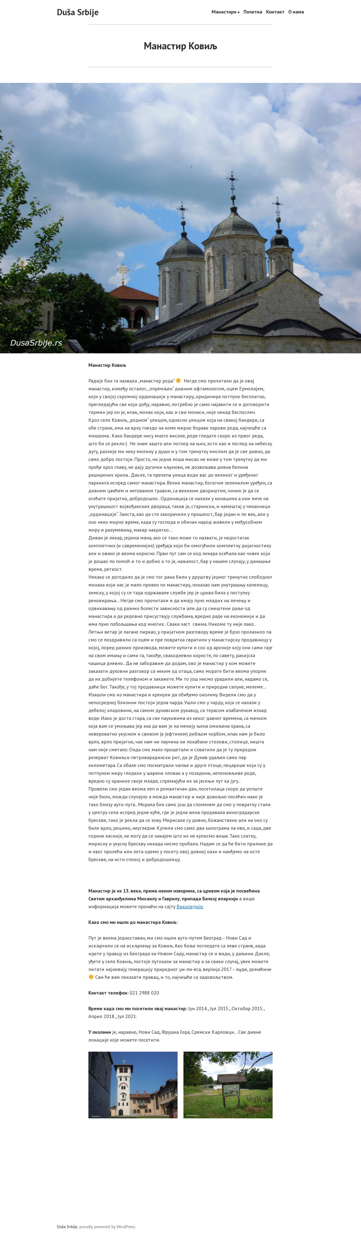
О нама (296, 12)
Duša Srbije (78, 12)
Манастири (224, 12)
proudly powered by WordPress (107, 1226)
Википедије (190, 906)
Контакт (275, 12)
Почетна (253, 12)
